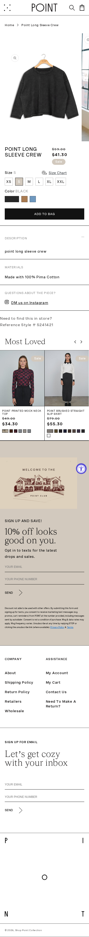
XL (49, 182)
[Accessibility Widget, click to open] (81, 468)
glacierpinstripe (50, 431)
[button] (7, 7)
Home (9, 25)
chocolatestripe (24, 431)
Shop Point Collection (28, 930)
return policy (17, 692)
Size (10, 173)
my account (57, 673)
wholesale (14, 711)
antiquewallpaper (11, 431)
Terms (70, 627)
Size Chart (58, 173)
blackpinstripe (83, 431)
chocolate (69, 431)
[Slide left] (75, 342)
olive (56, 431)
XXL (61, 182)
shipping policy (19, 682)
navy (65, 431)
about (10, 673)
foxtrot (48, 435)
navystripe (20, 431)
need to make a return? (61, 704)
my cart (53, 682)
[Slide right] (81, 342)
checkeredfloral (15, 431)
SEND (9, 592)
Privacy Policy (57, 627)
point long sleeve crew (40, 25)
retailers (13, 701)
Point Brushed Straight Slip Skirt (66, 412)
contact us (56, 692)
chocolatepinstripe (74, 431)
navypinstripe (78, 431)
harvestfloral (5, 431)
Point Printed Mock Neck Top (21, 412)
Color (16, 191)
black (60, 431)
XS (8, 182)
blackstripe (29, 431)
